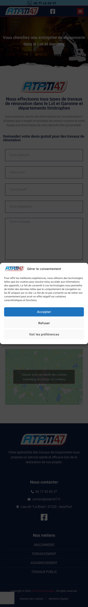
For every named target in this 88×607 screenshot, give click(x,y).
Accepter (44, 312)
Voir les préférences (44, 334)
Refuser (44, 323)
